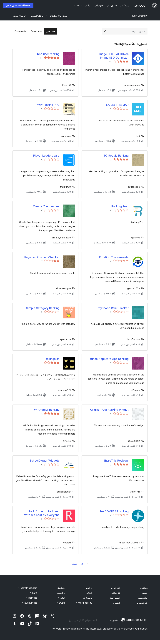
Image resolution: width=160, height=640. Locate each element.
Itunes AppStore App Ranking (109, 358)
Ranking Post (120, 206)
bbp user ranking (48, 54)
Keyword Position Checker (42, 257)
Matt (33, 593)
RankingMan (52, 358)
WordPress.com (27, 588)
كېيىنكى (74, 563)
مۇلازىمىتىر (143, 597)
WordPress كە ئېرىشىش (18, 5)
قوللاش (88, 593)
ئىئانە (61, 597)
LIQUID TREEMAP (117, 104)
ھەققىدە (144, 588)
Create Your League (46, 206)
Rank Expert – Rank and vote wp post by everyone (42, 513)
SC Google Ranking (116, 155)
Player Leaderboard (46, 155)
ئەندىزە (116, 602)
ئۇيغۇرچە (114, 620)
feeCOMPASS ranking (114, 511)
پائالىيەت (61, 593)
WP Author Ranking (47, 409)
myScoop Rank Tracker (113, 308)
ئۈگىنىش (88, 588)
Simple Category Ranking (43, 308)
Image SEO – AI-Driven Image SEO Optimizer (114, 55)
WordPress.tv (84, 602)
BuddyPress (29, 602)
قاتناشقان (60, 588)
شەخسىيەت (142, 602)
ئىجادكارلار (87, 597)
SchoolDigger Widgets (45, 460)
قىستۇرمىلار (114, 597)
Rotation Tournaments (114, 257)
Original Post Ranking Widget (109, 409)
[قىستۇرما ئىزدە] (105, 31)
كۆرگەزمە (115, 588)
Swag (60, 602)
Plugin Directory (139, 15)
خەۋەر (145, 593)
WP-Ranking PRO (48, 104)
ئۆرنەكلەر (115, 593)
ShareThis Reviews (116, 460)
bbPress (31, 597)
